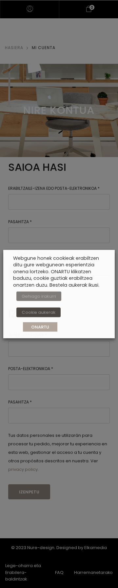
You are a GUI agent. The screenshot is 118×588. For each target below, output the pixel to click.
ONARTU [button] (40, 327)
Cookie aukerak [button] (38, 312)
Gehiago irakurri (39, 296)
